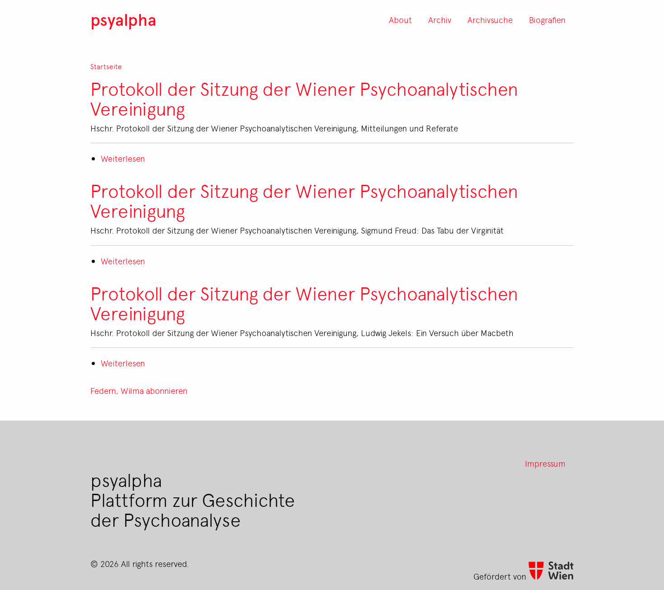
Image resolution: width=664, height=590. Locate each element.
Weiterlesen (123, 158)
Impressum (545, 463)
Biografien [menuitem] (547, 19)
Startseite (106, 66)
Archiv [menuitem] (439, 19)
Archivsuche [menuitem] (490, 19)
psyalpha (123, 19)
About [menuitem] (400, 19)
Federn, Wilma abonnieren (138, 390)
